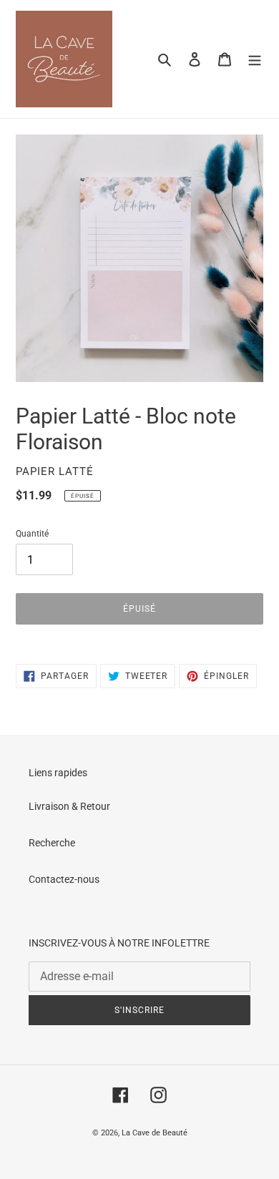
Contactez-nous (64, 879)
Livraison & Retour (69, 806)
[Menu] (255, 59)
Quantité (32, 534)
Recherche (52, 842)
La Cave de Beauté (154, 1133)
